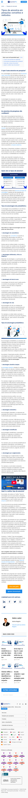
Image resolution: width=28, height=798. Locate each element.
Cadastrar (23, 1)
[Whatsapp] (20, 601)
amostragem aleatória (7, 367)
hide (21, 57)
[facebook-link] (17, 704)
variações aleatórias (16, 145)
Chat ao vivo (18, 707)
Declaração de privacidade (12, 790)
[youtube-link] (25, 704)
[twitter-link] (19, 704)
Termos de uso (22, 790)
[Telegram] (4, 607)
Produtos (4, 719)
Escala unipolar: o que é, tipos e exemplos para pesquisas (19, 676)
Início (2, 6)
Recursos (4, 712)
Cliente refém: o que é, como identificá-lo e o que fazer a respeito (6, 676)
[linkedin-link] (22, 704)
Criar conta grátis (14, 586)
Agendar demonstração (14, 591)
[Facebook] (9, 601)
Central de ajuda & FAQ (8, 707)
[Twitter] (15, 601)
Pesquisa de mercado (12, 6)
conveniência (14, 235)
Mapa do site (3, 790)
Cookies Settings (4, 792)
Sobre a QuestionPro (7, 722)
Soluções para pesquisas (8, 716)
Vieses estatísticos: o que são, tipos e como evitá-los (6, 653)
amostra (3, 128)
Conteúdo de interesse (7, 725)
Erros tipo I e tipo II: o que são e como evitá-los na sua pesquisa (18, 653)
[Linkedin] (4, 601)
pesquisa (3, 500)
